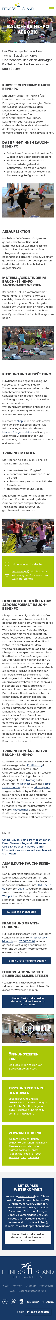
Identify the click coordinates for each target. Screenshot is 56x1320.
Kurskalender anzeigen (21, 912)
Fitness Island (26, 1196)
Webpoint (8, 896)
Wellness (25, 784)
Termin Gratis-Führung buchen (26, 961)
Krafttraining (35, 765)
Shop (20, 421)
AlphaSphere (42, 787)
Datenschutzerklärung (32, 1291)
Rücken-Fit (15, 1154)
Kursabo (30, 846)
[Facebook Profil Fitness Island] (5, 1301)
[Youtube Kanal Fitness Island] (13, 1301)
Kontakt (17, 1285)
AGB (12, 1291)
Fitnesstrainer (19, 809)
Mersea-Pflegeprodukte (17, 432)
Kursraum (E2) (20, 571)
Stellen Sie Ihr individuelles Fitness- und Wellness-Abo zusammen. (28, 1001)
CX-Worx (33, 1157)
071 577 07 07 (27, 941)
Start (6, 1285)
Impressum (46, 1285)
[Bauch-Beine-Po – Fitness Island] (28, 1028)
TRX (23, 1157)
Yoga (27, 1154)
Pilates (13, 1150)
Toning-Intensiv (28, 1150)
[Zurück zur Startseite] (19, 6)
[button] (51, 6)
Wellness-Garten (22, 579)
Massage (31, 780)
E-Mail (21, 889)
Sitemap (31, 1285)
